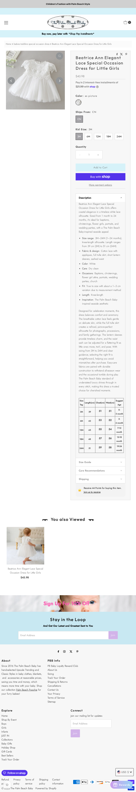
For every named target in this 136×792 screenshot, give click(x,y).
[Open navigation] (6, 22)
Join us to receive (92, 492)
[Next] (59, 80)
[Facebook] (58, 651)
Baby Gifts (6, 743)
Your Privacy (54, 694)
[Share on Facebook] (117, 54)
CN (79, 119)
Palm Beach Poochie (26, 690)
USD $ (125, 772)
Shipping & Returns (58, 682)
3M (79, 136)
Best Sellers (7, 755)
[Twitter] (71, 651)
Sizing (51, 674)
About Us (52, 670)
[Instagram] (64, 651)
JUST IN (5, 735)
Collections (7, 739)
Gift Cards (6, 751)
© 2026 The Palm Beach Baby (17, 788)
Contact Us (53, 690)
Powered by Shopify (45, 788)
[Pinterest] (77, 651)
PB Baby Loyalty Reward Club (63, 666)
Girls (3, 728)
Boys (3, 724)
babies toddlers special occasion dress (31, 44)
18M (108, 136)
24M (119, 136)
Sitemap (52, 702)
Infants (4, 732)
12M (98, 136)
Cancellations (54, 686)
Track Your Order (56, 678)
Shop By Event (8, 720)
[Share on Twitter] (122, 54)
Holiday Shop (8, 747)
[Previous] (11, 80)
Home (8, 44)
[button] (100, 197)
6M (88, 136)
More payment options (100, 185)
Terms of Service (56, 698)
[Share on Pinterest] (126, 54)
